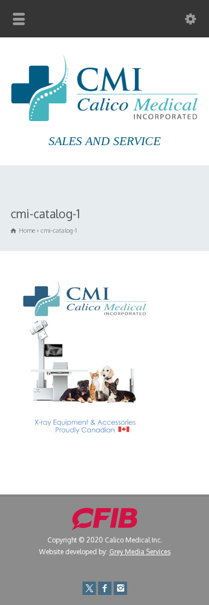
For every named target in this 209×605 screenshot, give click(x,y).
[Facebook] (104, 588)
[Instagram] (120, 588)
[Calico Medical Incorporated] (104, 118)
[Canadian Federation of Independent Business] (104, 528)
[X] (89, 588)
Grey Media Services (140, 552)
